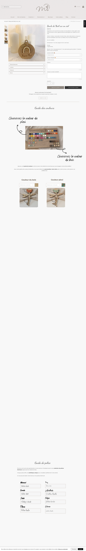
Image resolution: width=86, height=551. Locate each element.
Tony (46, 482)
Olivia (47, 506)
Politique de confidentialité (63, 549)
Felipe (47, 498)
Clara (22, 507)
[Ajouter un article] (53, 83)
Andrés (49, 490)
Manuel (23, 482)
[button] (83, 6)
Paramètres (74, 549)
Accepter (80, 549)
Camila (22, 490)
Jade (22, 498)
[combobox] (26, 185)
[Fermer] (84, 549)
